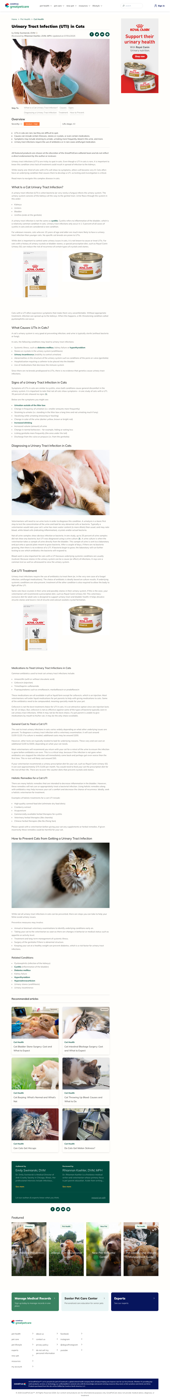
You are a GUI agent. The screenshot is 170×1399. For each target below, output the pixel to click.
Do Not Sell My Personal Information (45, 1351)
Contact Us (40, 1339)
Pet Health (44, 5)
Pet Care (58, 5)
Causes (63, 107)
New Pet (70, 5)
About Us (40, 1334)
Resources (83, 5)
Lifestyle (96, 5)
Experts (15, 1350)
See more (20, 1186)
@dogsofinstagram (69, 1344)
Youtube (64, 1350)
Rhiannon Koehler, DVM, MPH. (38, 36)
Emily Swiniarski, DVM (25, 33)
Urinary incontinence (24, 354)
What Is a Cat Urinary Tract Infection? (41, 107)
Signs (71, 107)
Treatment (63, 112)
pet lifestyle (17, 1344)
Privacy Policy (42, 1344)
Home (15, 19)
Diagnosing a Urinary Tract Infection (40, 112)
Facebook (64, 1334)
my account (17, 1366)
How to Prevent (77, 112)
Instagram (65, 1339)
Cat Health (39, 19)
